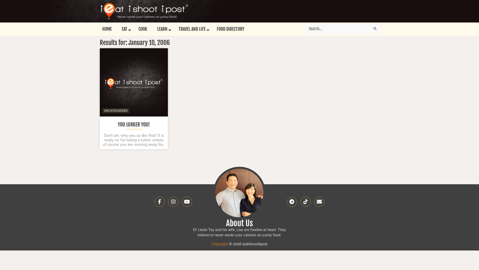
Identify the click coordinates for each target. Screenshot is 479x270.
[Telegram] (292, 202)
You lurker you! (134, 125)
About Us (239, 223)
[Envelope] (319, 202)
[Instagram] (173, 202)
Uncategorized (116, 110)
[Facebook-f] (160, 202)
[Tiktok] (306, 202)
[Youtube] (187, 202)
